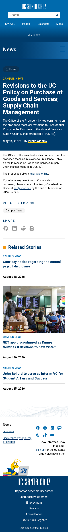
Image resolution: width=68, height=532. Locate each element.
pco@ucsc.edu (22, 188)
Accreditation (34, 514)
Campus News (14, 210)
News (9, 49)
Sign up (40, 449)
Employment (34, 502)
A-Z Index (34, 35)
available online (39, 173)
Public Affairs (37, 141)
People (26, 23)
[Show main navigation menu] (62, 49)
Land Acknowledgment (34, 497)
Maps (59, 23)
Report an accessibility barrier (34, 491)
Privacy (34, 508)
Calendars (43, 23)
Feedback (8, 431)
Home (12, 69)
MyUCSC (10, 23)
